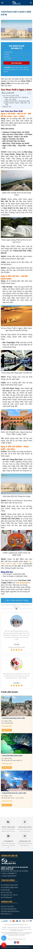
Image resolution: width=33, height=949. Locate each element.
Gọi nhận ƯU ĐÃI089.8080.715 (16, 47)
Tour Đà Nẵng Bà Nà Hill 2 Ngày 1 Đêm (14, 793)
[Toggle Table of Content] (28, 93)
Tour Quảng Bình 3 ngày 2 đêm (12, 756)
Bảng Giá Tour (7, 106)
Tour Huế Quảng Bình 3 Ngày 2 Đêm (13, 718)
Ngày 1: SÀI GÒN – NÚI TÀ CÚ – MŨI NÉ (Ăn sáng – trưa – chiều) (16, 98)
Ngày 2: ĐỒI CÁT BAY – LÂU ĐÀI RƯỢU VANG (17, 101)
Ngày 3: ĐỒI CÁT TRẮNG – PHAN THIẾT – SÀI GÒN (17, 103)
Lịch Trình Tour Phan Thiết (11, 95)
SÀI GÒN (16, 114)
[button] (2, 2)
